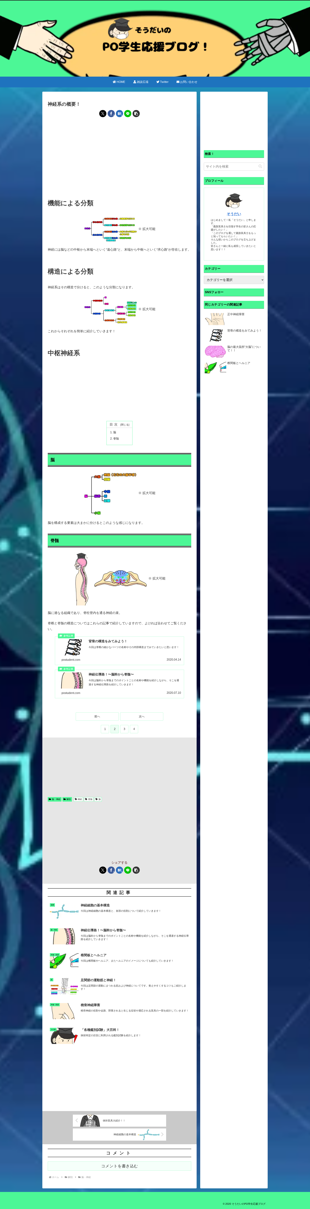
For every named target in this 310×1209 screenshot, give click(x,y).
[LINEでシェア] (127, 113)
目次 (114, 424)
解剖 (69, 799)
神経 (80, 799)
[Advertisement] (119, 132)
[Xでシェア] (102, 113)
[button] (136, 113)
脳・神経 (56, 799)
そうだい (234, 214)
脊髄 (116, 438)
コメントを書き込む (119, 1166)
